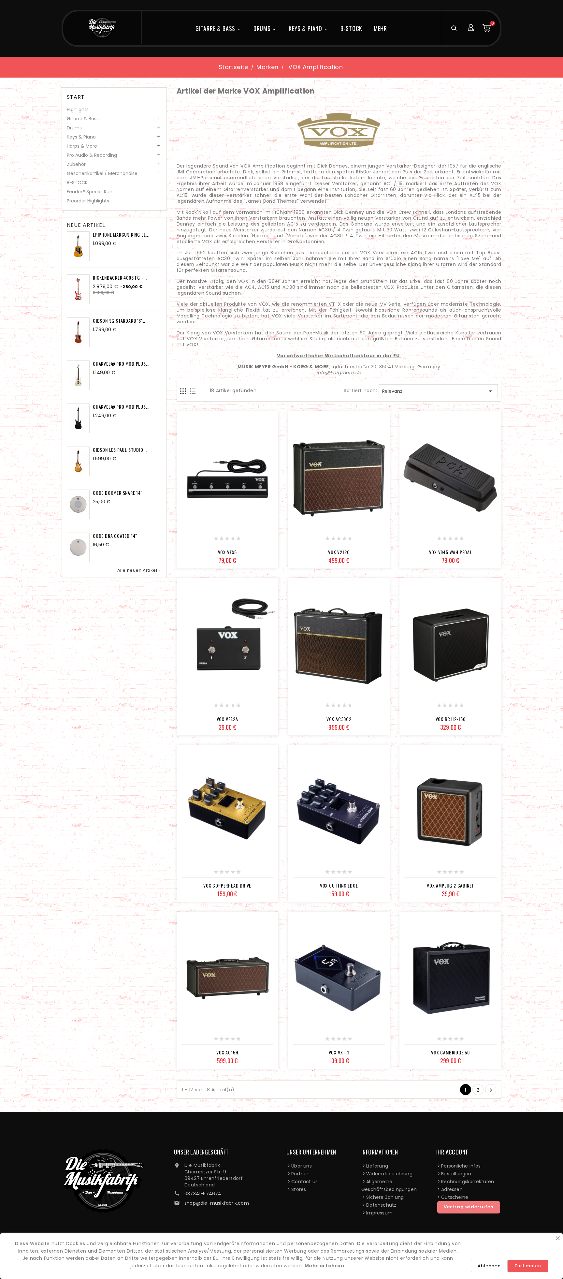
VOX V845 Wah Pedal (450, 552)
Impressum (379, 1213)
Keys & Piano (308, 28)
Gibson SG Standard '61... (120, 320)
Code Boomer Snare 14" (118, 492)
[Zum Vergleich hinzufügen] (234, 540)
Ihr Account (452, 1152)
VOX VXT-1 (339, 1052)
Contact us (304, 1181)
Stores (298, 1189)
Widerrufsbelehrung (389, 1173)
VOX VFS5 (227, 552)
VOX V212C (339, 552)
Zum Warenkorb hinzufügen (428, 540)
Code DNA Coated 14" (115, 535)
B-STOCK (351, 28)
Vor (490, 1090)
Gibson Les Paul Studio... (120, 449)
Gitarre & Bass (218, 28)
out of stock (205, 540)
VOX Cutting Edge (339, 885)
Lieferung (377, 1166)
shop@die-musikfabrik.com (216, 1203)
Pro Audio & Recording (92, 155)
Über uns (301, 1166)
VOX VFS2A (227, 718)
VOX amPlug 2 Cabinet (450, 885)
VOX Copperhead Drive (227, 885)
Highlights (78, 109)
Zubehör (76, 164)
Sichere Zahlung (385, 1197)
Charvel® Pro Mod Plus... (121, 363)
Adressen (452, 1189)
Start (76, 97)
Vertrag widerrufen (469, 1207)
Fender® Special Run (89, 191)
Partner (299, 1173)
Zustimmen (527, 1266)
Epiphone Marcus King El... (121, 234)
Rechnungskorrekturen (467, 1181)
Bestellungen (456, 1173)
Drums (265, 28)
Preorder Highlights (88, 201)
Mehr (380, 28)
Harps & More (82, 146)
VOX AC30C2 (339, 718)
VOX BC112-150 (451, 718)
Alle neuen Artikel (139, 570)
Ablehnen (489, 1266)
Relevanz (438, 391)
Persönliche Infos (461, 1166)
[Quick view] (249, 540)
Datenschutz (381, 1205)
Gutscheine (454, 1197)
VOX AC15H (227, 1052)
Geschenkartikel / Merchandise (102, 173)
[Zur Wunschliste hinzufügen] (219, 540)
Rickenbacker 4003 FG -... (120, 277)
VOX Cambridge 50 (450, 1052)
